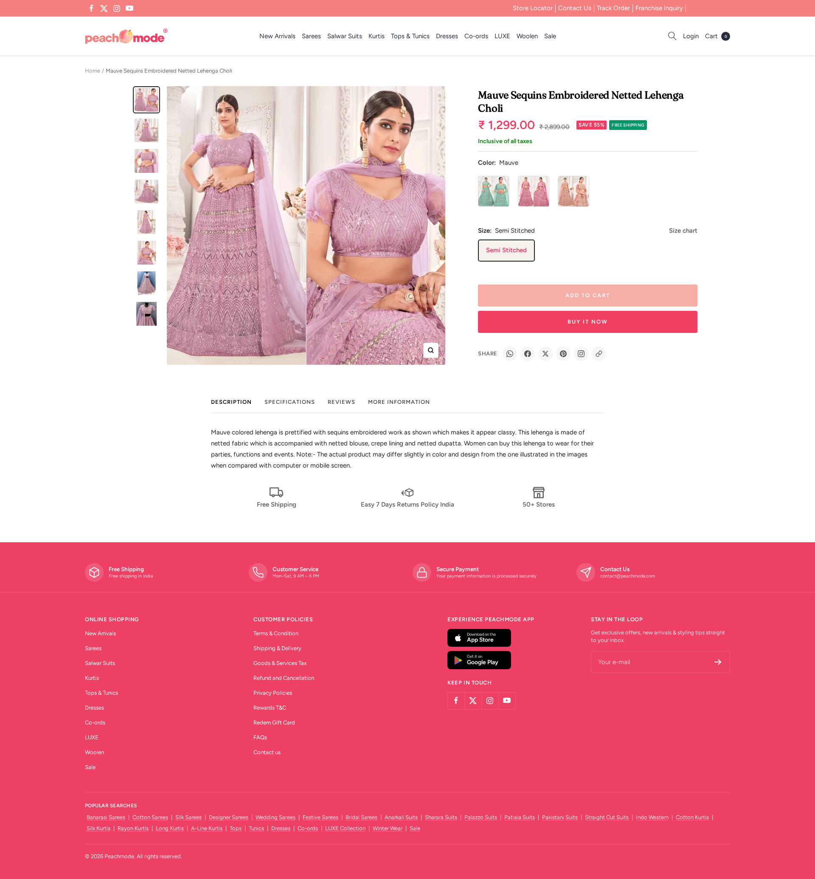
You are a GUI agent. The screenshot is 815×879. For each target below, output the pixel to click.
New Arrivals (277, 36)
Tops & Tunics (410, 36)
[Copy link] (599, 354)
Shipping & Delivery (277, 648)
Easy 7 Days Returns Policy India (407, 504)
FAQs (260, 737)
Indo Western (652, 817)
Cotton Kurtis (692, 817)
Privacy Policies (272, 693)
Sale (550, 36)
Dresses (447, 36)
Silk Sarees (188, 817)
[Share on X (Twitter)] (545, 354)
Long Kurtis (170, 828)
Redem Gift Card (274, 722)
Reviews (341, 402)
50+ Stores (539, 504)
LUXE (502, 36)
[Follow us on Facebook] (91, 8)
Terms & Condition (275, 633)
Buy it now (588, 321)
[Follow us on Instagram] (116, 8)
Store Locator (533, 8)
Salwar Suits (344, 36)
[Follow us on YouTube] (129, 8)
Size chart (683, 230)
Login (691, 36)
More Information (399, 402)
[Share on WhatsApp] (510, 354)
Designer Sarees (228, 817)
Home (92, 71)
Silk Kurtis (98, 828)
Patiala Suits (519, 817)
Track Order (613, 8)
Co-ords (476, 36)
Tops (236, 828)
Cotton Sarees (150, 817)
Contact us (267, 752)
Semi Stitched (506, 250)
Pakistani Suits (560, 817)
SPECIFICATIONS (289, 402)
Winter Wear (387, 828)
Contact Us (574, 8)
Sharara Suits (441, 817)
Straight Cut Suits (607, 817)
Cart (716, 36)
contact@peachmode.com (627, 576)
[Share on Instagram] (581, 354)
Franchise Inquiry (659, 8)
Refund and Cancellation (283, 678)
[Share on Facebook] (527, 354)
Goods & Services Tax (279, 663)
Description (231, 402)
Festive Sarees (320, 817)
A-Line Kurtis (206, 828)
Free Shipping (276, 504)
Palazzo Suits (480, 817)
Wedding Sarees (275, 817)
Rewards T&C (269, 707)
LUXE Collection (345, 828)
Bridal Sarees (361, 817)
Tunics (256, 828)
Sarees (311, 36)
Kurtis (376, 36)
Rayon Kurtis (133, 828)
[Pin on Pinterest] (563, 354)
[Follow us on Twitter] (104, 8)
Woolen (527, 36)
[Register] (718, 662)
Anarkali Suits (401, 817)
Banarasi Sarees (106, 817)
